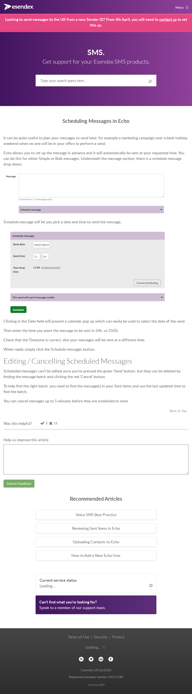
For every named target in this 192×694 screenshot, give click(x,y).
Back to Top (178, 410)
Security (100, 636)
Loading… (93, 647)
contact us (168, 19)
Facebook (110, 659)
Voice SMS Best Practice (96, 514)
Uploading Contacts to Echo (96, 541)
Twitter (91, 659)
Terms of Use (78, 636)
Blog (81, 659)
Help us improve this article (26, 439)
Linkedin (100, 659)
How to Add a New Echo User (96, 555)
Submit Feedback (19, 483)
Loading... (47, 585)
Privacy (118, 636)
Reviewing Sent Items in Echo (96, 528)
